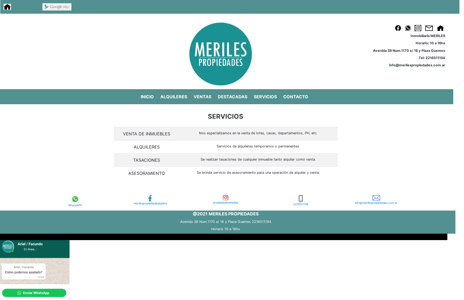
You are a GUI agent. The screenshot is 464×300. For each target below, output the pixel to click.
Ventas (202, 96)
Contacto (295, 96)
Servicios (265, 96)
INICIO (147, 96)
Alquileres (173, 96)
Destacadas (232, 96)
